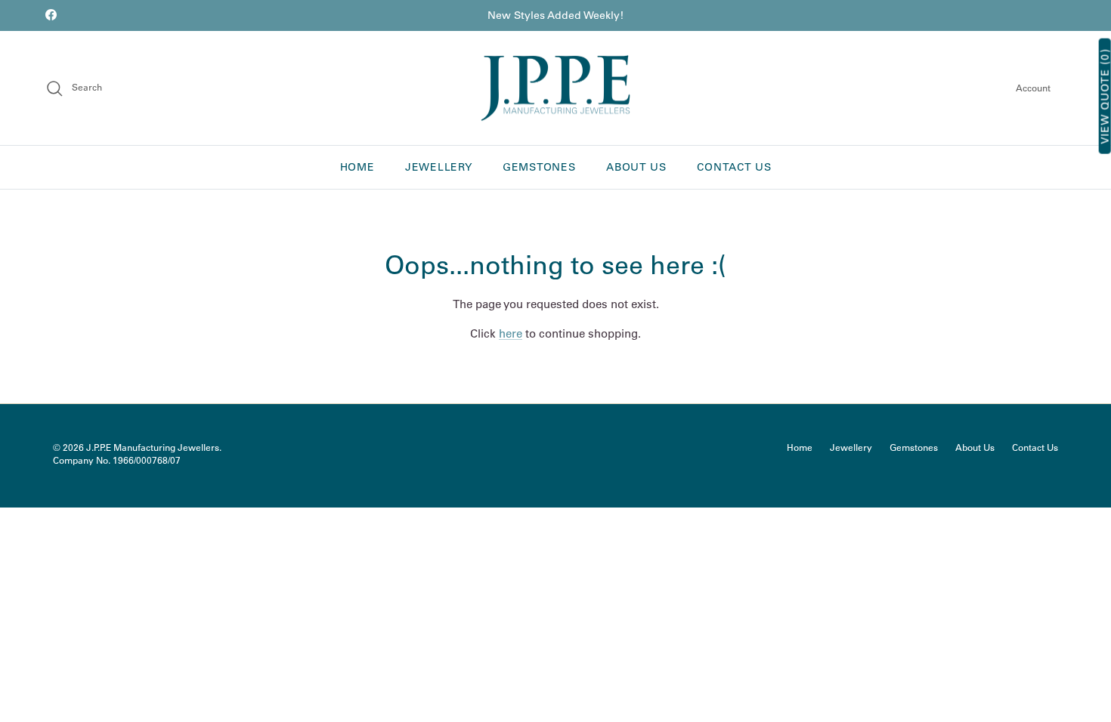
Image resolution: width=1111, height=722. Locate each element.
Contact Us (734, 167)
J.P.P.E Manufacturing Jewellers (152, 447)
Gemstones (539, 167)
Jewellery (438, 167)
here (510, 333)
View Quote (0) (1105, 96)
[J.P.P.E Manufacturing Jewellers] (555, 88)
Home (357, 167)
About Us (636, 167)
